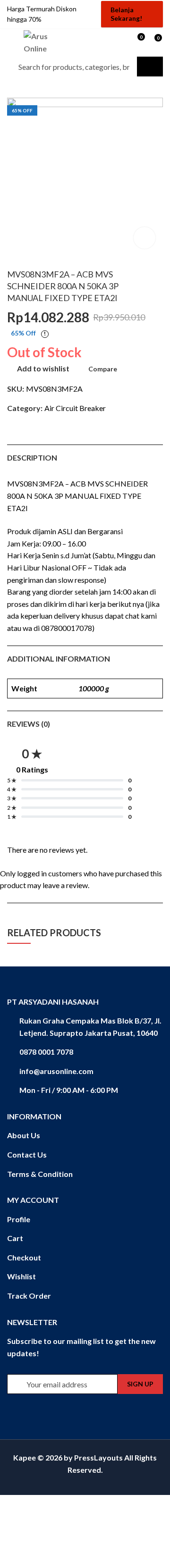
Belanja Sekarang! (126, 14)
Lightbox (144, 238)
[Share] (35, 1505)
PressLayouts (98, 1457)
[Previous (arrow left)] (22, 1519)
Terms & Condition (40, 1173)
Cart (15, 1238)
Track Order (29, 1295)
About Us (23, 1135)
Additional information (58, 658)
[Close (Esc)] (17, 1505)
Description (32, 457)
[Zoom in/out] (71, 1505)
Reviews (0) (28, 723)
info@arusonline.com (56, 1070)
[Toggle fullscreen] (53, 1505)
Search (150, 66)
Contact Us (27, 1154)
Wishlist (21, 1276)
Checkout (24, 1257)
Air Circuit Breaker (75, 407)
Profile (18, 1219)
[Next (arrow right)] (53, 1519)
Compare (102, 369)
